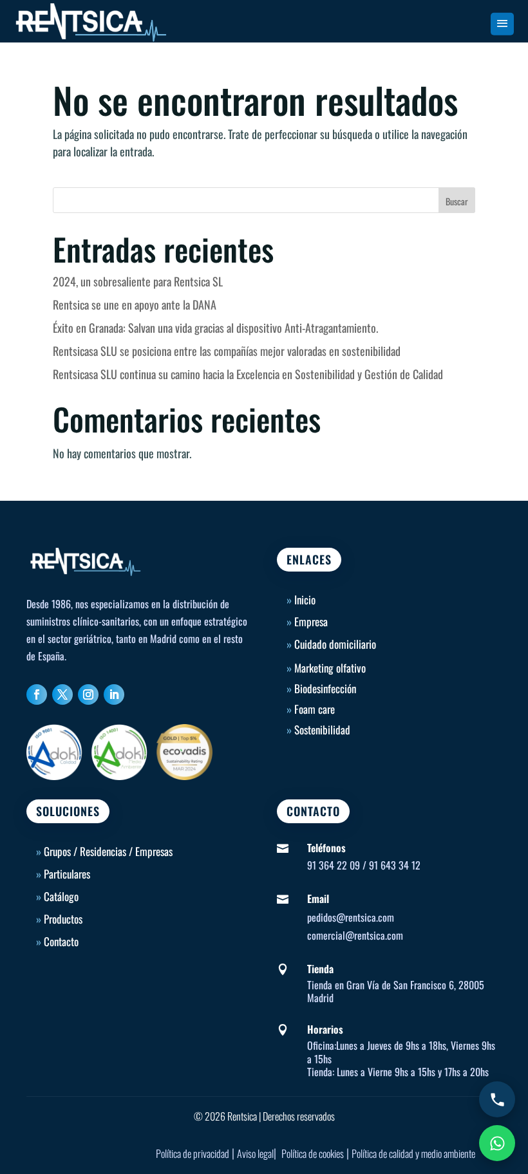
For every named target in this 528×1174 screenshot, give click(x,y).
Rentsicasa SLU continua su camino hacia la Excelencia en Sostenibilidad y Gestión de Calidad (248, 374)
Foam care (314, 709)
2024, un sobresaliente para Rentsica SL (138, 281)
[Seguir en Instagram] (88, 694)
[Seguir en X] (62, 694)
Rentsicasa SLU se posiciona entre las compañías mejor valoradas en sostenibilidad (227, 350)
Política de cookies (312, 1153)
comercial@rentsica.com (355, 935)
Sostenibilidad (322, 730)
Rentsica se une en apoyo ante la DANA (134, 304)
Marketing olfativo (330, 668)
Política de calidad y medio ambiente (413, 1153)
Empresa (311, 621)
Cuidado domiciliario (335, 644)
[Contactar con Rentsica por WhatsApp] (497, 1143)
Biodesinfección (325, 688)
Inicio (301, 600)
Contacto (61, 941)
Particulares (67, 874)
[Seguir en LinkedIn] (114, 694)
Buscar (457, 201)
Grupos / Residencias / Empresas (108, 851)
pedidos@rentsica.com (350, 917)
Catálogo (61, 896)
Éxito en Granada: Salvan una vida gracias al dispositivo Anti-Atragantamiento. (215, 327)
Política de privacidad (192, 1153)
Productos (63, 919)
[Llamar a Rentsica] (497, 1099)
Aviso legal (255, 1153)
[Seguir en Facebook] (36, 694)
